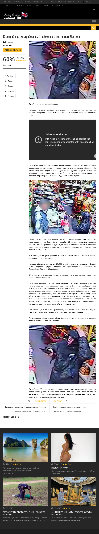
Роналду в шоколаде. (59, 468)
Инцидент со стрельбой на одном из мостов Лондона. (25, 407)
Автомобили (18, 6)
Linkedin (10, 91)
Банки (79, 2)
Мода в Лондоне (34, 6)
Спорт (53, 2)
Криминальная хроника (12, 50)
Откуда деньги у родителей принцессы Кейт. (69, 407)
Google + (10, 86)
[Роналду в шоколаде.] (73, 447)
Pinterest (10, 96)
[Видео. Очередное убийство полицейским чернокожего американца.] (25, 491)
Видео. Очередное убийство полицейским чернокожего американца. (24, 513)
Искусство (48, 6)
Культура (59, 6)
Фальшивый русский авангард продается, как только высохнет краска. (71, 513)
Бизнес (88, 2)
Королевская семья (74, 411)
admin (10, 42)
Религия (62, 2)
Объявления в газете (13, 2)
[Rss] (94, 10)
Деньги (71, 2)
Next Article (57, 401)
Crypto (8, 6)
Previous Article (40, 401)
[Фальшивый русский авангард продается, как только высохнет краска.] (73, 491)
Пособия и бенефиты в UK (36, 2)
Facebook (10, 76)
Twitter (9, 81)
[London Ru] (15, 15)
